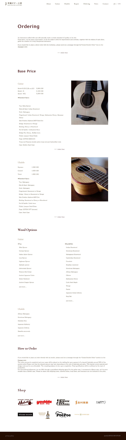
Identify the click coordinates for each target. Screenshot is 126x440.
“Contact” (21, 46)
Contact (20, 360)
